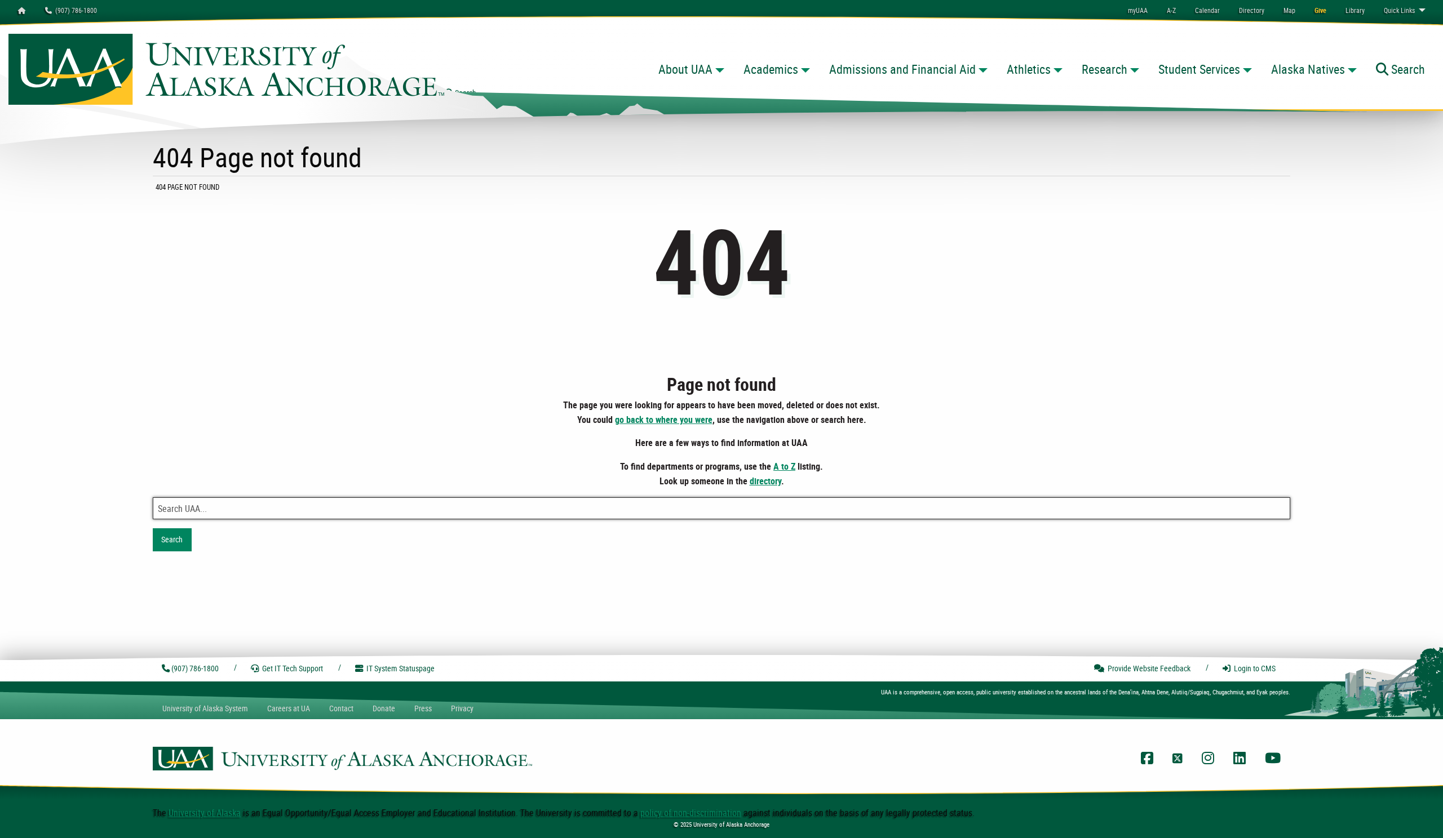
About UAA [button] (685, 69)
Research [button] (1104, 69)
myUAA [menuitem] (1138, 10)
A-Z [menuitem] (1171, 10)
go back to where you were (663, 419)
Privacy (462, 708)
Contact (341, 708)
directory (765, 481)
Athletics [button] (1029, 69)
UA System (205, 708)
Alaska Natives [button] (1308, 69)
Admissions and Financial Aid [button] (902, 69)
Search (172, 539)
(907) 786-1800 (74, 10)
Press (423, 708)
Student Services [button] (1199, 69)
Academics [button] (770, 69)
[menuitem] (1207, 10)
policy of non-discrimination (690, 812)
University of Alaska (205, 812)
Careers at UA (288, 708)
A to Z (784, 466)
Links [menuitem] (1399, 10)
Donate (384, 708)
